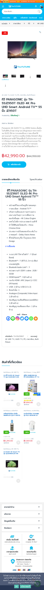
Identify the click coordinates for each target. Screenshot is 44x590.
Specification (36, 179)
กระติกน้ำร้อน (35, 411)
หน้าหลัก (4, 23)
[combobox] (19, 11)
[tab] (11, 180)
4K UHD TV (6, 95)
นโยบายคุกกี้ (25, 586)
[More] (36, 318)
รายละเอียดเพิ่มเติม (11, 179)
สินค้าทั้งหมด (31, 95)
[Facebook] (8, 318)
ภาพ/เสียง (17, 23)
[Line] (13, 318)
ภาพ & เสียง (6, 18)
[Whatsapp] (31, 318)
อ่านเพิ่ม (18, 404)
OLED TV (13, 95)
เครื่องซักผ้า (24, 18)
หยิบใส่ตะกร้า (16, 164)
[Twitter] (22, 318)
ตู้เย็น (15, 18)
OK (16, 586)
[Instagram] (17, 318)
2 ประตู (34, 372)
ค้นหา (39, 11)
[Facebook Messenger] (27, 318)
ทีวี (29, 23)
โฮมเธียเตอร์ (33, 18)
